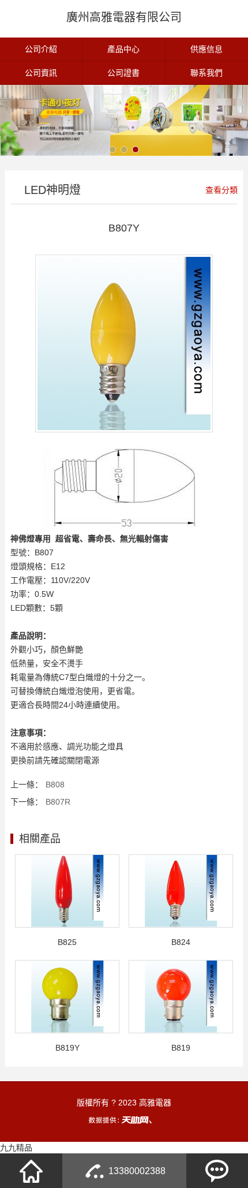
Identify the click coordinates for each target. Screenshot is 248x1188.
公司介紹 (41, 49)
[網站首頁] (31, 1170)
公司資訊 (41, 72)
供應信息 (206, 49)
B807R (58, 801)
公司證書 (123, 72)
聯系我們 (206, 72)
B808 (55, 784)
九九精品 (16, 1147)
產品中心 (123, 49)
